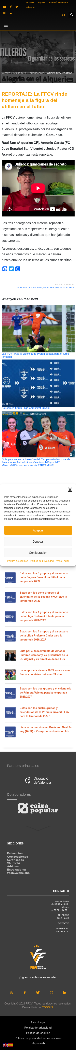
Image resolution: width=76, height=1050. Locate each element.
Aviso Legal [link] (62, 561)
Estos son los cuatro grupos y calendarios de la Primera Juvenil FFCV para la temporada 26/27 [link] (45, 712)
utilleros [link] (69, 287)
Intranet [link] (30, 2)
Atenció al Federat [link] (59, 2)
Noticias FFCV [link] (53, 73)
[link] (5, 7)
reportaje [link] (56, 287)
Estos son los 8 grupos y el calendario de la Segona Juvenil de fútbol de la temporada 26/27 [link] (44, 577)
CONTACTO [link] (63, 923)
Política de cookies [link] (17, 561)
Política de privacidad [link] (42, 561)
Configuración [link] (38, 552)
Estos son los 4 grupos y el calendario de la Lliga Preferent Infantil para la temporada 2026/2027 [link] (44, 616)
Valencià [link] (30, 7)
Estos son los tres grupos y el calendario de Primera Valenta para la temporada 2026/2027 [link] (45, 692)
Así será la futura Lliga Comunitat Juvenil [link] (26, 408)
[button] (70, 489)
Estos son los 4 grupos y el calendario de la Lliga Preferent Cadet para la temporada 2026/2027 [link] (44, 635)
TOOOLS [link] (47, 1007)
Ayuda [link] (41, 2)
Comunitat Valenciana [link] (29, 287)
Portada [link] (67, 73)
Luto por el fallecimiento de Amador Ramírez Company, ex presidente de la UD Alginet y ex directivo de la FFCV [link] (44, 655)
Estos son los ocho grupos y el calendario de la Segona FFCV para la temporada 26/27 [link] (43, 596)
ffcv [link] (45, 287)
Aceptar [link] (38, 530)
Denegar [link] (38, 541)
